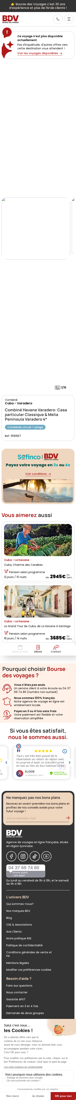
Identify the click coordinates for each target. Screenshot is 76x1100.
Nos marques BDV (18, 911)
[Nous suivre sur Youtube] (46, 856)
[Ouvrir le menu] (69, 19)
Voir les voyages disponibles (37, 53)
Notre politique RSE (18, 938)
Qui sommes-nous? (20, 904)
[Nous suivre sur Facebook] (11, 856)
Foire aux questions (19, 986)
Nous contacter (16, 992)
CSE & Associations (19, 925)
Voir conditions (36, 474)
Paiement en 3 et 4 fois (22, 1006)
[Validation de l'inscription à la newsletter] (69, 819)
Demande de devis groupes (25, 1013)
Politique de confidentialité (24, 945)
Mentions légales (17, 963)
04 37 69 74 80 (23, 867)
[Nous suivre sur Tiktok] (35, 856)
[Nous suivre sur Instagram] (23, 856)
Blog (9, 918)
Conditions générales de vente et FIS (29, 954)
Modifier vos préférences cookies (28, 970)
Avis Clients (14, 932)
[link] (58, 19)
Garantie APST (16, 999)
